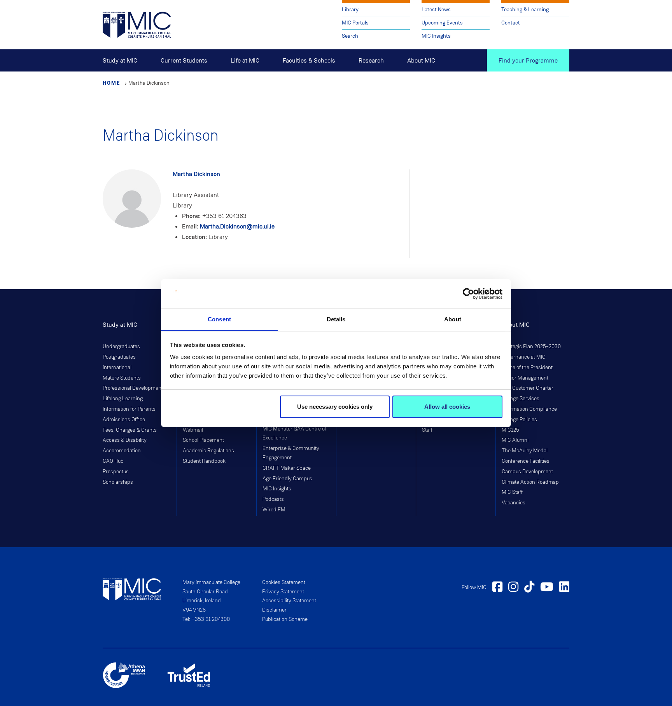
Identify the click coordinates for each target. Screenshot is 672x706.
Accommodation (122, 450)
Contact (510, 22)
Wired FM (273, 510)
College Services (520, 398)
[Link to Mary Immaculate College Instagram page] (513, 588)
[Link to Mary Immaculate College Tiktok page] (529, 588)
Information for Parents (129, 409)
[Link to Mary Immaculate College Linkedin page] (564, 588)
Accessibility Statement (289, 600)
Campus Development (527, 471)
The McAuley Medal (525, 450)
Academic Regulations (208, 450)
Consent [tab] (219, 319)
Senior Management (525, 378)
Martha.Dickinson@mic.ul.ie (237, 226)
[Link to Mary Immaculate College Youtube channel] (546, 588)
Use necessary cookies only (335, 406)
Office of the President (527, 367)
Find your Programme (528, 60)
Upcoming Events (442, 22)
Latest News (436, 9)
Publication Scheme (285, 619)
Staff (427, 430)
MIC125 (510, 430)
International (117, 367)
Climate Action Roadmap (530, 482)
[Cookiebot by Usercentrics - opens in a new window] (468, 294)
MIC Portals (355, 22)
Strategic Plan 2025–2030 (531, 346)
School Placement (203, 440)
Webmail (193, 430)
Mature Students (122, 378)
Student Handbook (204, 461)
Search (350, 36)
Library (350, 9)
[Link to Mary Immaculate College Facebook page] (497, 588)
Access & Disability (125, 440)
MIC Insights (436, 36)
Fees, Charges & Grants (130, 430)
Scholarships (118, 482)
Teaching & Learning (525, 9)
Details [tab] (336, 319)
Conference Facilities (526, 461)
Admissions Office (124, 419)
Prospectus (116, 471)
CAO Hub (113, 461)
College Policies (519, 419)
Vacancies (513, 503)
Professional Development (133, 388)
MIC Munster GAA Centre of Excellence (294, 433)
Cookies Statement (283, 582)
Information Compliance (529, 409)
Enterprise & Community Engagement (290, 453)
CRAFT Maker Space (286, 468)
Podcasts (273, 499)
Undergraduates (121, 346)
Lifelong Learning (123, 398)
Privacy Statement (283, 591)
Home (112, 82)
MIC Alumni (515, 440)
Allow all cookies (447, 406)
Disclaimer (274, 610)
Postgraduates (119, 357)
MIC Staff (512, 492)
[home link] (137, 24)
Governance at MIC (524, 357)
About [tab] (452, 319)
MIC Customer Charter (527, 388)
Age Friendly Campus (287, 478)
